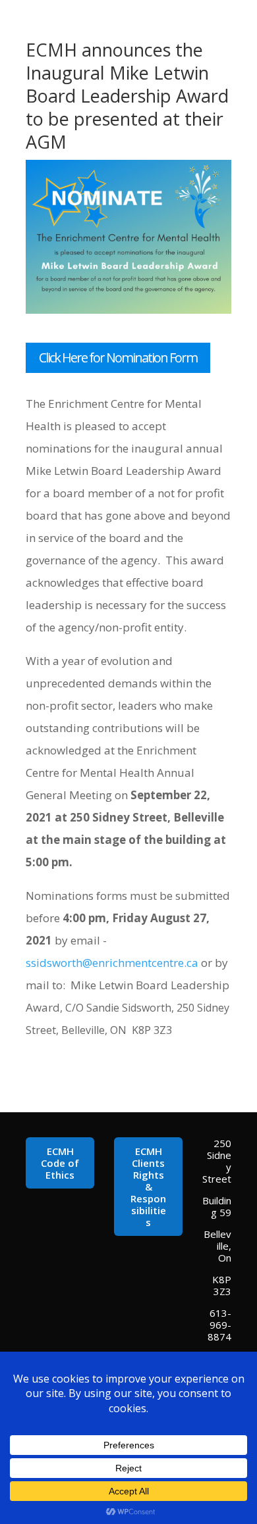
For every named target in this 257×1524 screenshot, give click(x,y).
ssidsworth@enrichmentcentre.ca (112, 962)
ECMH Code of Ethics (60, 1162)
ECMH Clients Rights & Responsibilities (148, 1186)
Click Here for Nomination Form (118, 357)
